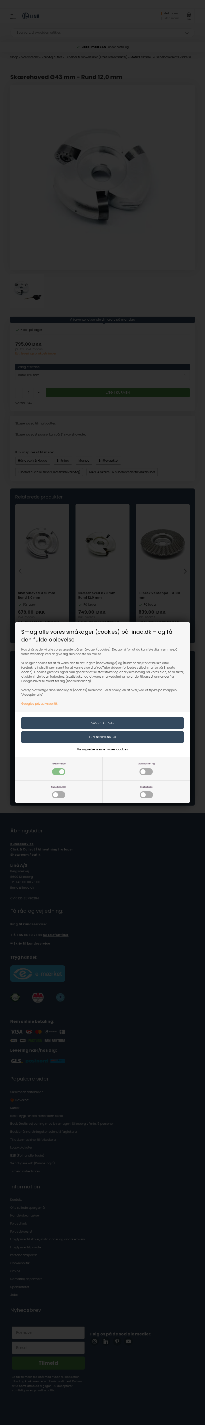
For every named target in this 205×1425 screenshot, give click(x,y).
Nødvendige (59, 763)
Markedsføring (146, 763)
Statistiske (146, 787)
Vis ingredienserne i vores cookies (102, 749)
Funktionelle (58, 787)
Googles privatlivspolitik (39, 703)
